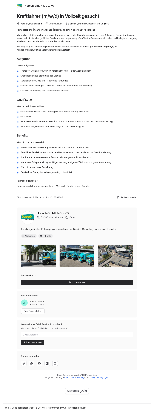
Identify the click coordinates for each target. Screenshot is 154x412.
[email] (55, 363)
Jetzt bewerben (77, 282)
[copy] (23, 363)
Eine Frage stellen (32, 311)
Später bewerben (32, 342)
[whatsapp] (31, 363)
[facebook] (39, 363)
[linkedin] (47, 363)
